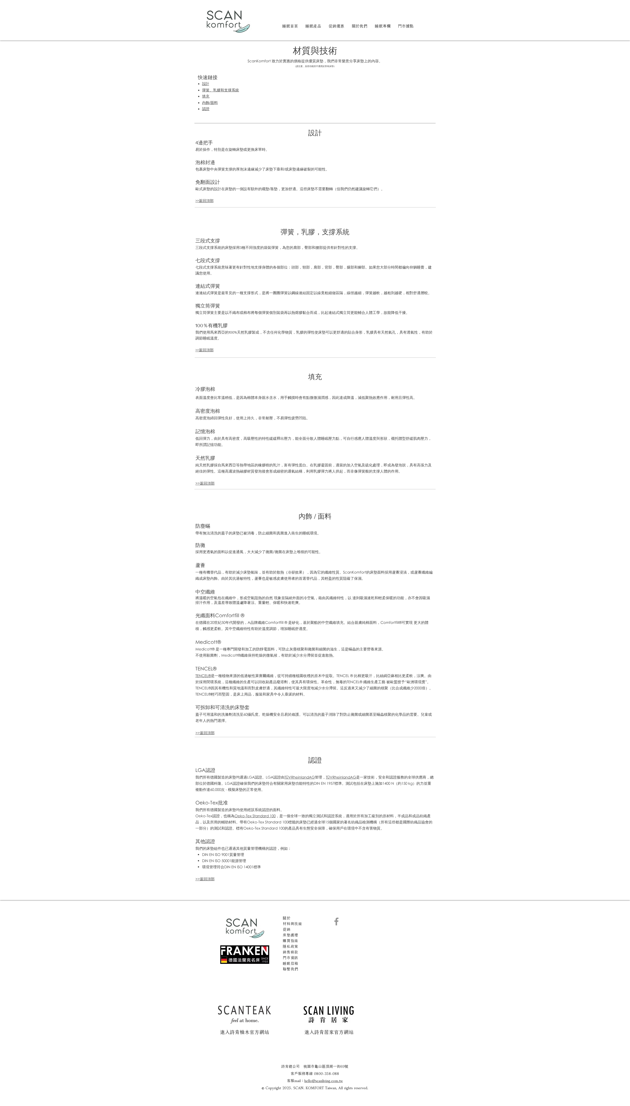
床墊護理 (290, 934)
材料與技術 (292, 923)
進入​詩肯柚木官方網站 (244, 1031)
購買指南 (290, 940)
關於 (287, 917)
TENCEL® (203, 675)
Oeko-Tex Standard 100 (255, 816)
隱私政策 (290, 946)
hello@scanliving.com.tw (323, 1080)
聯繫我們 (290, 968)
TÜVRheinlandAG (299, 777)
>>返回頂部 (204, 201)
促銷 (287, 929)
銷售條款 (290, 951)
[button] (313, 25)
